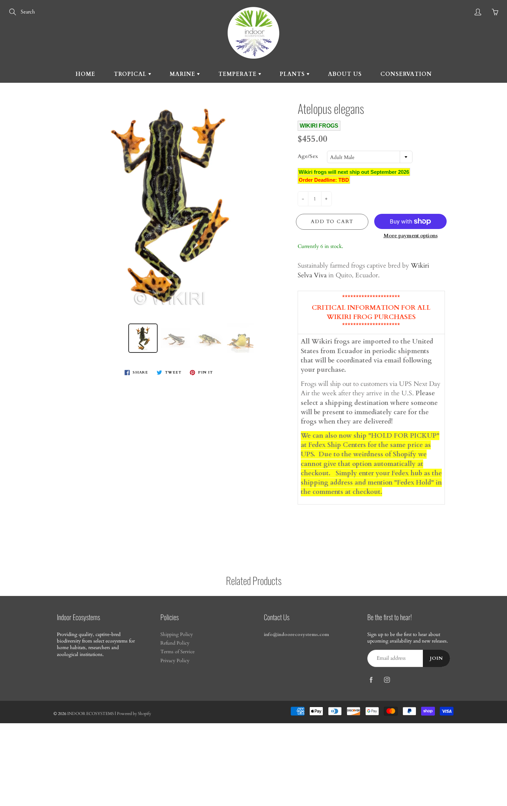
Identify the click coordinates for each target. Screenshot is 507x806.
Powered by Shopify (134, 713)
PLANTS (293, 74)
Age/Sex (308, 156)
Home (85, 74)
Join (436, 658)
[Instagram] (387, 680)
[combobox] (369, 157)
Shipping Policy (176, 634)
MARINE (183, 74)
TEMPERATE (238, 74)
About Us (345, 74)
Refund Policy (174, 643)
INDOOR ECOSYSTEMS (90, 713)
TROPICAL (131, 74)
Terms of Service (177, 652)
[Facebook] (371, 680)
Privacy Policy (174, 661)
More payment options (411, 235)
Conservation (406, 74)
